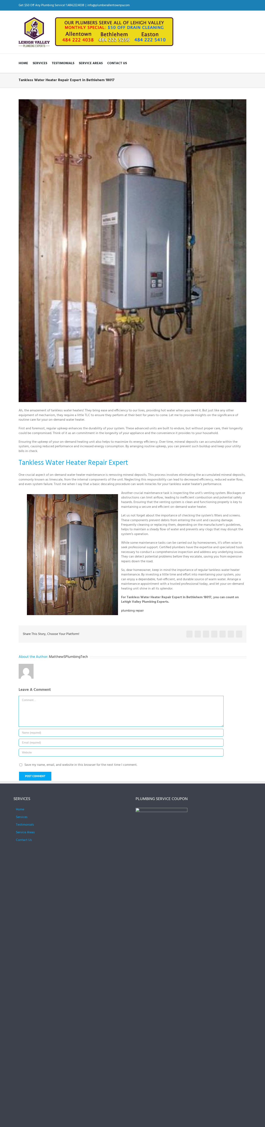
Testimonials (25, 824)
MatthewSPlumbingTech (68, 657)
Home (20, 809)
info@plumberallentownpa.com (108, 5)
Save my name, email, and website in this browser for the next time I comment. (80, 765)
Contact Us (24, 840)
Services (22, 817)
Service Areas (25, 832)
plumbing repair (132, 610)
